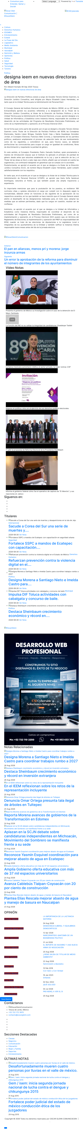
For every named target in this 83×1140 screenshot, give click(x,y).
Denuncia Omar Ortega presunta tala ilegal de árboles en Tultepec (39, 802)
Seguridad (13, 540)
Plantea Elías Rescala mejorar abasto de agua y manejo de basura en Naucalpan (41, 900)
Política (7, 73)
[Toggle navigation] (7, 20)
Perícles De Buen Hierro (14, 987)
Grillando (46, 978)
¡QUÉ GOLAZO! (49, 984)
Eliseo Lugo (9, 966)
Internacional (14, 523)
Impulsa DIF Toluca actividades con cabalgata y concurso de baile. (37, 596)
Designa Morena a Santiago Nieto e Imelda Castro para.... (43, 582)
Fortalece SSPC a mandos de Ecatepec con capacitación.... (40, 545)
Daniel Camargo (10, 957)
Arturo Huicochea (11, 938)
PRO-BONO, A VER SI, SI (53, 991)
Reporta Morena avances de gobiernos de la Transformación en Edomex (40, 817)
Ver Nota (22, 535)
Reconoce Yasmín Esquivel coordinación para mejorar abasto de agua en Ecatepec (41, 857)
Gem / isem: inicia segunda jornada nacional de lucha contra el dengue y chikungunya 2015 (39, 1087)
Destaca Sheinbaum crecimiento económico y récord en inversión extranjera (40, 773)
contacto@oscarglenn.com (19, 1015)
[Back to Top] (5, 1128)
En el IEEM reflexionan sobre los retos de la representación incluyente (39, 788)
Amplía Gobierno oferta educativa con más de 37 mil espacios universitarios (39, 871)
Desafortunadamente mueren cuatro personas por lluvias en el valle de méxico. (43, 1068)
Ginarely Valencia (11, 919)
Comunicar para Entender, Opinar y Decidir (17, 4)
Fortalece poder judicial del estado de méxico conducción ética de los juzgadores (39, 1106)
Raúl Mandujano (10, 994)
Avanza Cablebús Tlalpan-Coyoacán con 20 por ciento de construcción (40, 886)
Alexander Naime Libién (14, 928)
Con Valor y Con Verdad (53, 971)
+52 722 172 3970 (16, 1012)
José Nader (9, 980)
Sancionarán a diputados (53, 964)
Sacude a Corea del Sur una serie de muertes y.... (38, 528)
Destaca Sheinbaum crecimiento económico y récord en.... (35, 613)
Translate (79, 1)
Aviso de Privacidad (42, 1121)
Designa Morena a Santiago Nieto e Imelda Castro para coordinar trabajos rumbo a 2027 (41, 759)
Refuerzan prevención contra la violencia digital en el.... (42, 562)
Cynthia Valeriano (11, 947)
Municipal (69, 591)
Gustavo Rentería (11, 973)
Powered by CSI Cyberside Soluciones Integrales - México (41, 1123)
